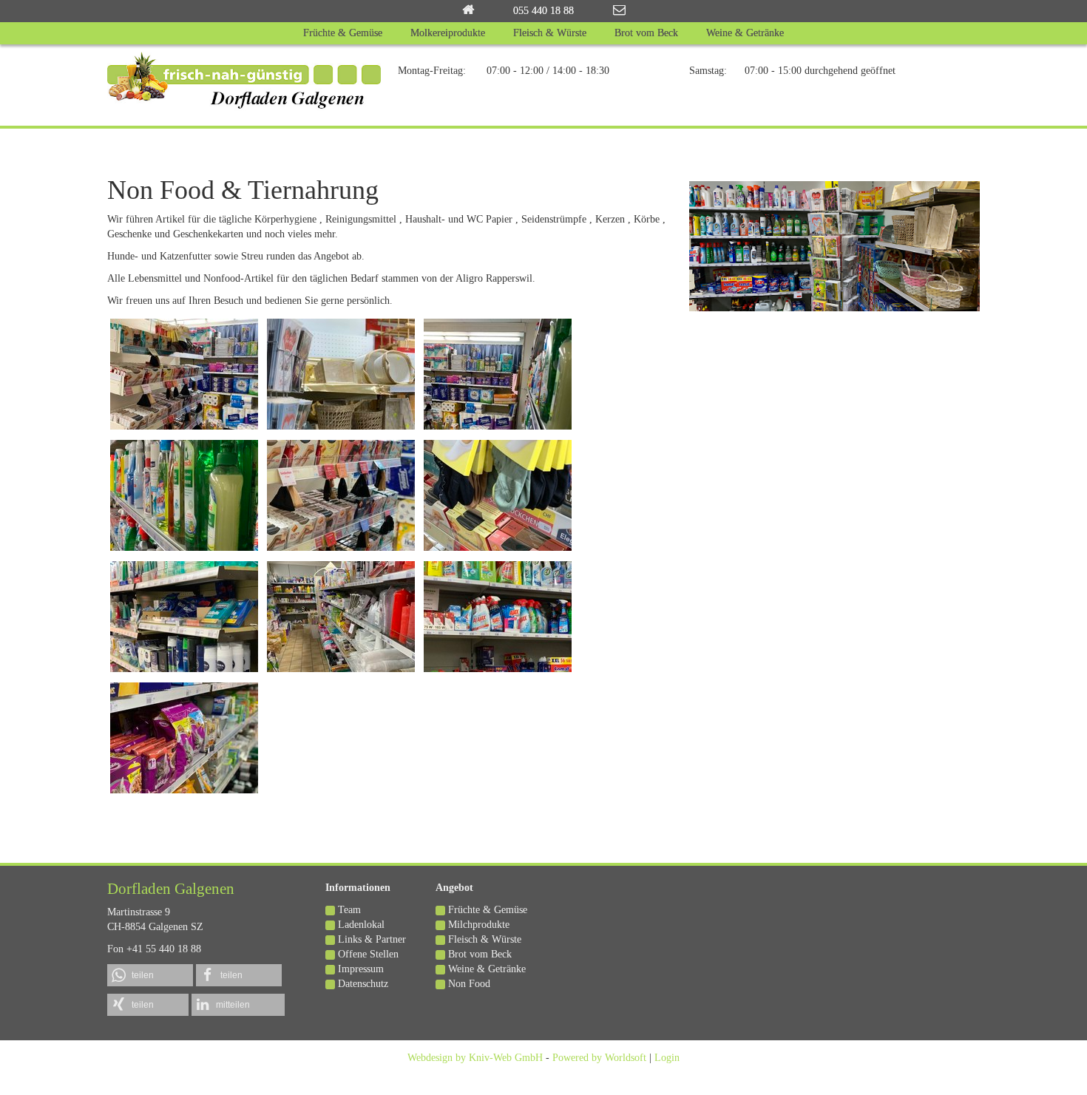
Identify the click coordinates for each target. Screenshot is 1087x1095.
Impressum (361, 968)
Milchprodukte (478, 924)
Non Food (469, 983)
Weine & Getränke (487, 968)
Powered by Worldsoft (599, 1057)
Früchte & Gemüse (487, 909)
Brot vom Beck (480, 954)
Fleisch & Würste (484, 939)
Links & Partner (372, 939)
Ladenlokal (361, 924)
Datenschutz (363, 983)
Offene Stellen (368, 954)
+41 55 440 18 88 (163, 949)
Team (349, 909)
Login (667, 1057)
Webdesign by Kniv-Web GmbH (475, 1057)
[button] (150, 975)
